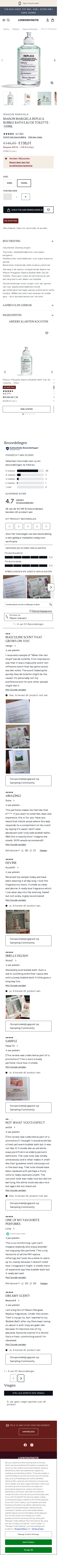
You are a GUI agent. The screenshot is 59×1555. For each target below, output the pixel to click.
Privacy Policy (21, 1529)
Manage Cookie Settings (28, 1534)
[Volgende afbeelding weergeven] (55, 60)
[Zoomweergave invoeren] (52, 83)
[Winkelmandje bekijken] (52, 20)
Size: (6, 177)
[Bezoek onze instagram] (32, 1445)
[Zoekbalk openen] (8, 20)
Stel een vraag (35, 137)
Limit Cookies (28, 1542)
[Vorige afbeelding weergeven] (2, 60)
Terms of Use (37, 1529)
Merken (15, 29)
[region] (28, 1507)
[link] (47, 20)
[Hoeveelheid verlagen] (7, 196)
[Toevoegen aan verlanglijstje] (48, 210)
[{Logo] (28, 20)
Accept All (28, 1550)
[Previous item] (5, 372)
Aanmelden (28, 1432)
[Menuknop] (3, 20)
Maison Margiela (30, 29)
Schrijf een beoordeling (14, 137)
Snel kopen (26, 409)
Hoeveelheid (10, 191)
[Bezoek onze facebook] (25, 1445)
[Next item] (52, 372)
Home (6, 29)
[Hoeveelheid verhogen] (25, 196)
